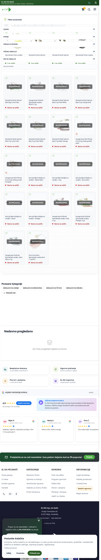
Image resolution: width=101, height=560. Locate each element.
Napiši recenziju (24, 403)
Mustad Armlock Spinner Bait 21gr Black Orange (60, 140)
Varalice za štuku (54, 288)
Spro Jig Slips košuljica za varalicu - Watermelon (37, 179)
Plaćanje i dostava (58, 492)
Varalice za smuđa (74, 288)
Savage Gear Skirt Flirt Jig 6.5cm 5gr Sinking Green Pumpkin (13, 180)
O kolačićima (81, 483)
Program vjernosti (58, 479)
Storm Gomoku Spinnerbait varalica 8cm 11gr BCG (37, 257)
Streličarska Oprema (34, 483)
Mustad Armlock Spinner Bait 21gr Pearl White (60, 101)
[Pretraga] (89, 9)
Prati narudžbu (57, 475)
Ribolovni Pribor (33, 475)
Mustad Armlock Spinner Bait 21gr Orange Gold (84, 101)
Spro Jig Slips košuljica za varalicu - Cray (60, 179)
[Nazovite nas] (4, 494)
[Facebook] (16, 494)
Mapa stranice (82, 493)
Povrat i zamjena (58, 488)
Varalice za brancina (32, 288)
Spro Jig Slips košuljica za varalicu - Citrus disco (84, 179)
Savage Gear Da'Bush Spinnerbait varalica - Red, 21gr (60, 218)
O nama (5, 479)
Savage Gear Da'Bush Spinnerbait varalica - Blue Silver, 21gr (13, 257)
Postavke (20, 553)
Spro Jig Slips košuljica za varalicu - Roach (13, 217)
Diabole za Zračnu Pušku (36, 488)
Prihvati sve (35, 553)
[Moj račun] (96, 3)
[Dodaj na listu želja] (6, 78)
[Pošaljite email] (10, 494)
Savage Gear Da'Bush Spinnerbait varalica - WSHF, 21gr (36, 102)
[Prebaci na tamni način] (89, 3)
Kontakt (5, 488)
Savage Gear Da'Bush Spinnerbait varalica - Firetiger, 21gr (83, 218)
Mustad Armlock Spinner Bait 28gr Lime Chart (13, 101)
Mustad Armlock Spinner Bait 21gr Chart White (37, 140)
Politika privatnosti (84, 479)
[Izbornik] (94, 9)
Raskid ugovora (84, 488)
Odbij (8, 553)
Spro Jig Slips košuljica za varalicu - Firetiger (37, 217)
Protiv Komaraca (33, 492)
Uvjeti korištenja (83, 475)
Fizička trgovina (8, 483)
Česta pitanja (7, 475)
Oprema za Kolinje (34, 479)
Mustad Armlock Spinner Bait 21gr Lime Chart (13, 140)
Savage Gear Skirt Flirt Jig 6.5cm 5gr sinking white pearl (84, 141)
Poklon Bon (56, 483)
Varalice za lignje (11, 288)
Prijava (89, 457)
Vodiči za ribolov (58, 496)
